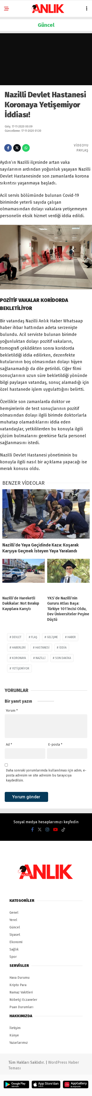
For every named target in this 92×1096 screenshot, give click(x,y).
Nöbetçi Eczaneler (23, 1000)
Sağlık (14, 949)
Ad (9, 745)
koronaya (19, 658)
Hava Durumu (19, 978)
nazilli (41, 658)
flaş (34, 637)
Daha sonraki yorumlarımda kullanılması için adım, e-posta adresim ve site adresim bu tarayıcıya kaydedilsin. (46, 775)
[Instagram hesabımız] (47, 829)
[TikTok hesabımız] (63, 829)
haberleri (19, 647)
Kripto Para (17, 985)
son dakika (63, 658)
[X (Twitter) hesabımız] (40, 829)
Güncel (14, 927)
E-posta (55, 745)
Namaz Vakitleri (21, 992)
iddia (63, 647)
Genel (13, 913)
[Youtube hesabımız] (55, 829)
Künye (14, 1035)
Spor (13, 957)
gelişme (52, 637)
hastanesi (42, 647)
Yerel (13, 920)
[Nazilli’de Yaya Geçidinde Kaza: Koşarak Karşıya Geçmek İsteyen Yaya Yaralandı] (46, 514)
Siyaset (14, 935)
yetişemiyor (20, 668)
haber (71, 637)
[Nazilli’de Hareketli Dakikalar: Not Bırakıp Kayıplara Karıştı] (23, 575)
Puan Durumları (21, 1007)
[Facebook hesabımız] (32, 829)
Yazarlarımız (18, 1043)
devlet (16, 637)
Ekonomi (15, 942)
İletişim (15, 1028)
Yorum (12, 711)
